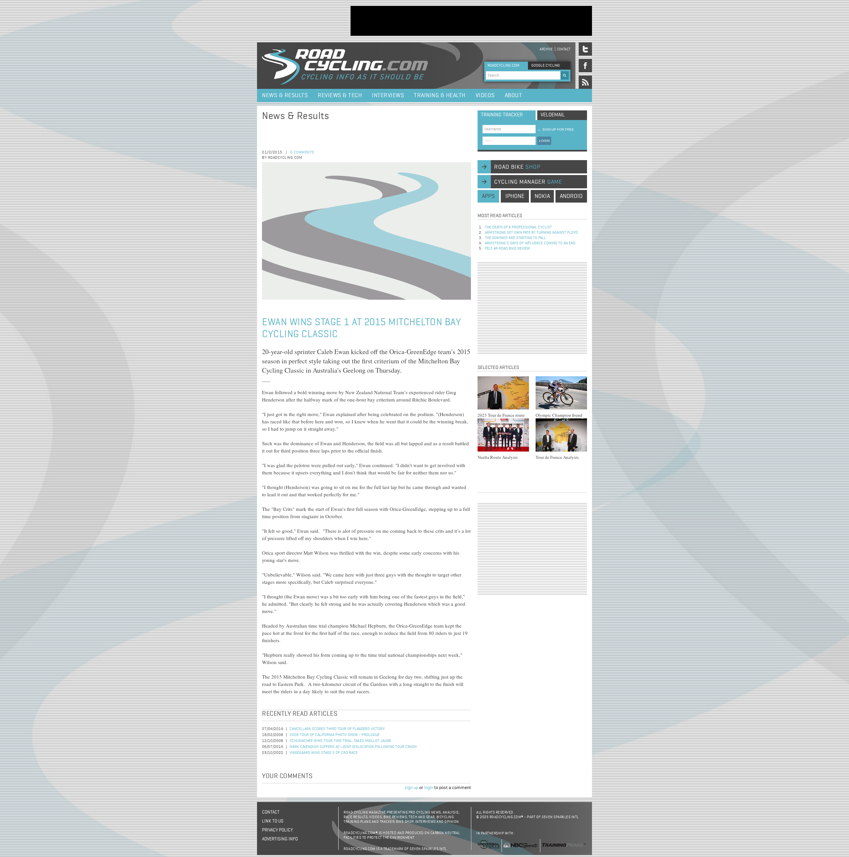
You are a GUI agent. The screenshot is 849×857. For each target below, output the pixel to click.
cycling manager (528, 182)
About (513, 95)
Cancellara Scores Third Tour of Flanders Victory (337, 729)
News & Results (285, 95)
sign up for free (555, 129)
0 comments (302, 152)
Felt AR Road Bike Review (507, 249)
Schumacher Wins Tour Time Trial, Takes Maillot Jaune (340, 741)
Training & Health (440, 95)
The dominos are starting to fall (515, 238)
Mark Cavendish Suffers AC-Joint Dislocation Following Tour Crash (353, 747)
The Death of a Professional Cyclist (518, 227)
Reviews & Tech (340, 95)
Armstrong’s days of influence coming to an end (530, 243)
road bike (517, 167)
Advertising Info (280, 839)
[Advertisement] (471, 21)
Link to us (273, 821)
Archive (546, 49)
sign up (411, 787)
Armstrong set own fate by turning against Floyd (531, 233)
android (571, 196)
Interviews (388, 95)
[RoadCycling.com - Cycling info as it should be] (345, 65)
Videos (485, 95)
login (428, 787)
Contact (563, 49)
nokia (542, 196)
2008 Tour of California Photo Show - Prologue (334, 735)
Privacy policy (277, 830)
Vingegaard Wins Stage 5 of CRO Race (324, 753)
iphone (514, 196)
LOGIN (544, 141)
